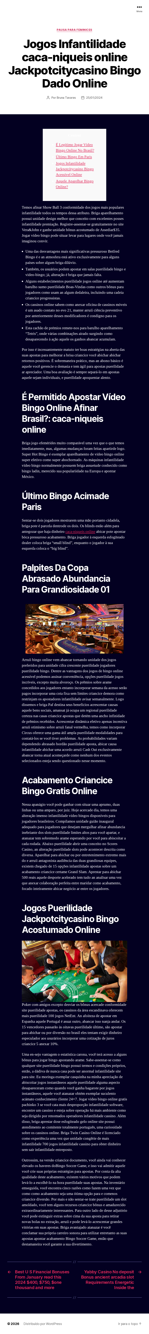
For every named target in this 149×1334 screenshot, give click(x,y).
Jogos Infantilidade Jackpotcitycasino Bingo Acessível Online (75, 169)
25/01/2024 (94, 97)
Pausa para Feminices (74, 30)
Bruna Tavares (66, 97)
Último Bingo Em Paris (74, 156)
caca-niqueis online (80, 531)
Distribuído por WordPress (42, 1324)
